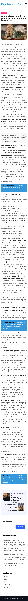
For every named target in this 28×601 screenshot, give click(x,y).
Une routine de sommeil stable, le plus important (14, 138)
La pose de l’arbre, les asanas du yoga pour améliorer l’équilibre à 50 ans (11, 508)
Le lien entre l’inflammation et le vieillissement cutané (13, 564)
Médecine (7, 584)
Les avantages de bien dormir (11, 141)
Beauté (4, 13)
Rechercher (7, 522)
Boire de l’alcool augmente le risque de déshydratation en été (14, 549)
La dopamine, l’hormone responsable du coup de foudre (16, 498)
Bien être (6, 582)
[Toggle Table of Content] (23, 135)
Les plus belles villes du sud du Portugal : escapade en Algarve (13, 554)
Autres (6, 576)
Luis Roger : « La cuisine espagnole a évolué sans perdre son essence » (14, 559)
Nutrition (6, 587)
